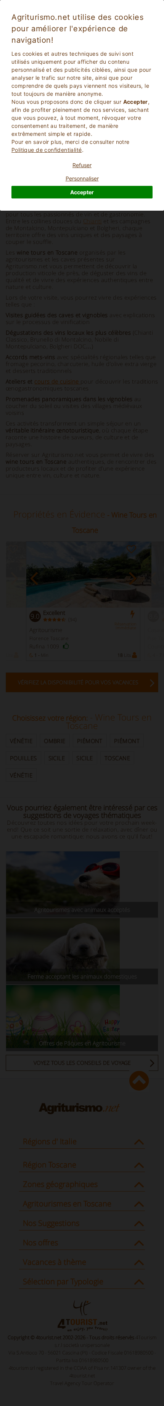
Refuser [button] (82, 165)
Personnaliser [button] (82, 178)
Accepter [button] (82, 192)
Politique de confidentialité (46, 150)
